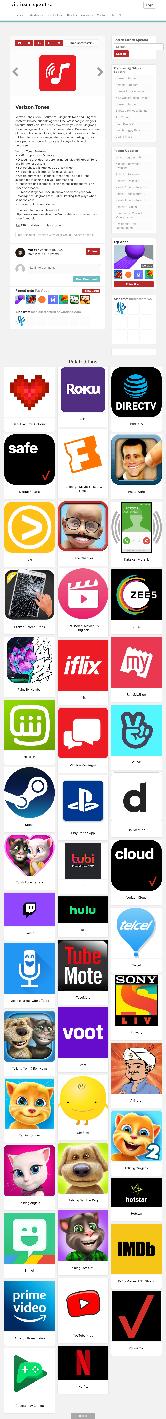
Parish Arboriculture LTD (132, 187)
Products (54, 15)
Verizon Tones (83, 234)
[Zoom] (49, 43)
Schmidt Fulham (126, 206)
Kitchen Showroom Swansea (128, 165)
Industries (35, 15)
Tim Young (123, 117)
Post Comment (86, 279)
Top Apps (42, 291)
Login (149, 5)
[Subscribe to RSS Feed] (113, 15)
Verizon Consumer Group (54, 234)
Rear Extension (125, 123)
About (70, 15)
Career (86, 15)
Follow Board (91, 290)
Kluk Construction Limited (132, 97)
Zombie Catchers (127, 84)
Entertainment (26, 234)
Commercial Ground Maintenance (129, 215)
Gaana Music (124, 136)
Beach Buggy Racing (129, 130)
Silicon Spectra (31, 5)
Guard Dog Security (129, 157)
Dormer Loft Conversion (131, 91)
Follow (92, 251)
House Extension (126, 78)
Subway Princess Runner (132, 110)
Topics (17, 15)
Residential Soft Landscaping (126, 225)
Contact (102, 15)
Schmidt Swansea (127, 174)
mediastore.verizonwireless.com (84, 43)
